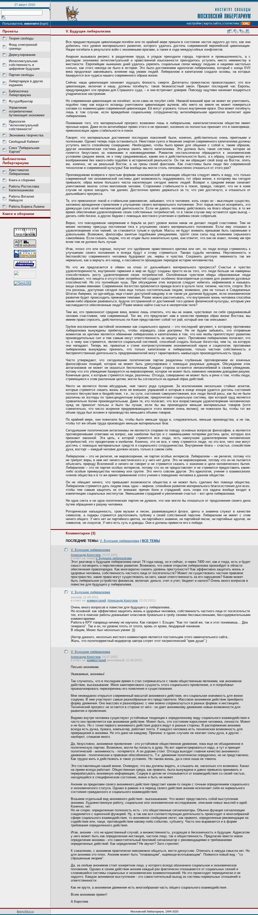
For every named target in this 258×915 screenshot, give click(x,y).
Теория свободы (21, 38)
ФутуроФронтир (21, 101)
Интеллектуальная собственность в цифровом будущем (24, 64)
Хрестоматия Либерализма (19, 172)
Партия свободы (21, 75)
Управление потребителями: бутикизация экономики (26, 111)
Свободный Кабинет (24, 141)
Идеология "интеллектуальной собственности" (23, 125)
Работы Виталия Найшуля (21, 198)
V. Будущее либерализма (119, 541)
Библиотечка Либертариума (20, 93)
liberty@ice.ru (25, 911)
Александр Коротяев (86, 555)
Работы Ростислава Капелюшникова (24, 188)
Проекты (10, 31)
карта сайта (212, 23)
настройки (194, 23)
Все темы (151, 541)
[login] (44, 23)
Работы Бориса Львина (26, 206)
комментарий (96, 600)
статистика (231, 23)
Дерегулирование (22, 55)
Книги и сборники (22, 180)
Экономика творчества (26, 135)
